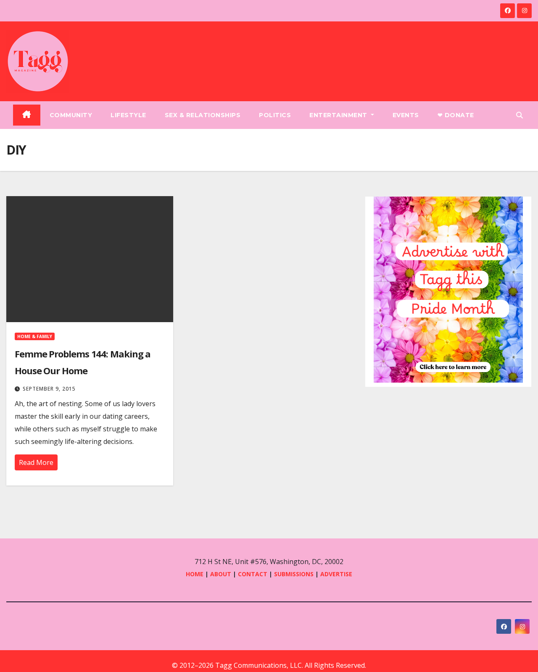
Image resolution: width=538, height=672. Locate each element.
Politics (275, 115)
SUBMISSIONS (294, 574)
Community (71, 115)
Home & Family (34, 336)
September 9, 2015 (49, 388)
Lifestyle (128, 115)
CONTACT (253, 574)
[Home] (26, 115)
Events (406, 115)
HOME (194, 574)
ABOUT (220, 574)
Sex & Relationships (203, 115)
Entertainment (339, 115)
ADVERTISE (336, 574)
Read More (36, 462)
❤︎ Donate (456, 115)
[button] (519, 115)
